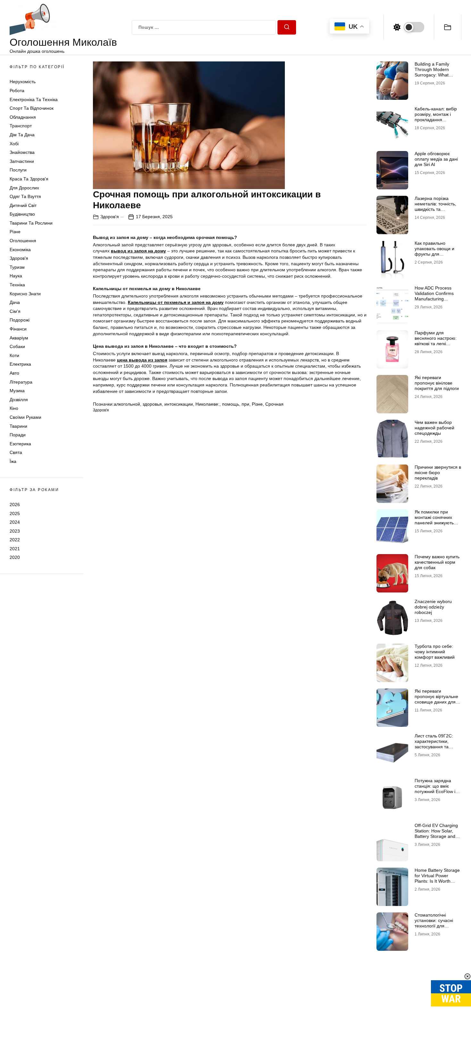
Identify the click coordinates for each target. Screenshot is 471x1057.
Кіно (14, 408)
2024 (15, 522)
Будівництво (22, 214)
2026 (15, 504)
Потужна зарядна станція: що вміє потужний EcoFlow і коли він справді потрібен (435, 791)
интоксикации (178, 404)
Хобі (14, 143)
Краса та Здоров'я (29, 178)
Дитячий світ (23, 205)
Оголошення (23, 240)
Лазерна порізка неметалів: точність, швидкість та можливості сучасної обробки (436, 209)
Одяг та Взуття (25, 196)
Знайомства (22, 152)
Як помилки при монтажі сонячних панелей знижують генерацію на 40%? (435, 519)
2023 (15, 531)
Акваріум (19, 337)
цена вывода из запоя (142, 359)
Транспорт (21, 125)
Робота (17, 90)
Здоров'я (19, 258)
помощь (230, 404)
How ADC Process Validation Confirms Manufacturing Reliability (434, 295)
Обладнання (23, 117)
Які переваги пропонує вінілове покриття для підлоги (437, 383)
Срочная (274, 404)
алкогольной (127, 404)
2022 (15, 539)
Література (21, 382)
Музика (17, 390)
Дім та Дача (22, 134)
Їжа (13, 461)
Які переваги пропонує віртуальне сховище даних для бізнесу (436, 699)
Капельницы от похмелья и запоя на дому (176, 302)
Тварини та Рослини (31, 223)
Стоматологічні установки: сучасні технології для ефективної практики (437, 923)
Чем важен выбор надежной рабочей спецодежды (434, 428)
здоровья (152, 404)
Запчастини (22, 161)
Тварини (18, 426)
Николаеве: (207, 404)
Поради (18, 434)
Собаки (17, 346)
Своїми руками (25, 417)
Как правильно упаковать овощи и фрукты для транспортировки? (434, 251)
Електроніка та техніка (34, 99)
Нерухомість (23, 81)
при (245, 404)
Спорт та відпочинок (32, 108)
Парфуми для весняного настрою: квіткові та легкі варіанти (436, 340)
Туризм (17, 267)
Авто (14, 373)
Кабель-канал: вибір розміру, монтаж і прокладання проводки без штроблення (436, 119)
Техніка (17, 284)
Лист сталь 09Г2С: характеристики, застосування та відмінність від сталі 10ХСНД (435, 746)
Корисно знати (25, 293)
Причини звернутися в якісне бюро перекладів (438, 473)
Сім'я (15, 311)
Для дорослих (24, 187)
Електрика (20, 364)
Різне (15, 231)
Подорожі (19, 319)
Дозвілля (19, 399)
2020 (15, 557)
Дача (15, 302)
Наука (16, 275)
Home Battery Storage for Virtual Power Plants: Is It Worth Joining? (437, 878)
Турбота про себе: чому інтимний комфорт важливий (435, 652)
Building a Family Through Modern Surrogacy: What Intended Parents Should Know (432, 74)
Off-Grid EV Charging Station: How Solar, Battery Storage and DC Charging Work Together (436, 836)
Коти (14, 355)
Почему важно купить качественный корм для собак (437, 562)
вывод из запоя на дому (138, 250)
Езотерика (20, 443)
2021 (15, 548)
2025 (15, 513)
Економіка (20, 249)
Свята (16, 452)
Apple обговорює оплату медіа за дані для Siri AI (436, 159)
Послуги (18, 169)
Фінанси (18, 328)
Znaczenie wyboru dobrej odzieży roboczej (433, 607)
